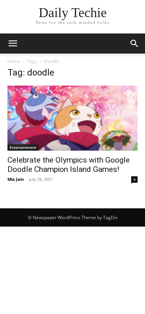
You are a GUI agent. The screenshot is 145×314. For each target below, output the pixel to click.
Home (13, 61)
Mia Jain (15, 179)
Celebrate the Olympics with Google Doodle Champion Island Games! (68, 165)
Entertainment (23, 147)
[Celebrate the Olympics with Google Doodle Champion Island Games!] (72, 118)
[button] (134, 43)
